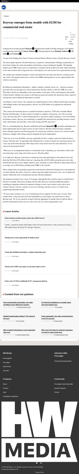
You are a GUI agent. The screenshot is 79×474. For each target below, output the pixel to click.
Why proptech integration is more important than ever (19, 331)
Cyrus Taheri (21, 321)
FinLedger (6, 362)
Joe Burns (16, 220)
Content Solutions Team (24, 307)
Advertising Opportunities (63, 361)
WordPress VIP (13, 469)
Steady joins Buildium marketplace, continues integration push (25, 252)
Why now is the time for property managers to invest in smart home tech (57, 331)
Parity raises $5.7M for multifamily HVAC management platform (26, 281)
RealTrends (7, 366)
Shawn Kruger (59, 321)
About (5, 384)
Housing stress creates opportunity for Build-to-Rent (22, 237)
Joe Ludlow (59, 307)
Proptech (6, 16)
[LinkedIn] (41, 463)
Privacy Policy (39, 472)
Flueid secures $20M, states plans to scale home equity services (25, 266)
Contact (5, 388)
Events (56, 392)
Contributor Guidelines (10, 396)
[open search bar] (2, 7)
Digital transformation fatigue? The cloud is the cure (19, 317)
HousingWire (7, 358)
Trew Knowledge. (38, 467)
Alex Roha (25, 38)
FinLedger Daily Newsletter (63, 384)
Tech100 (6, 370)
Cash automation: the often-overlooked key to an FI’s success (57, 317)
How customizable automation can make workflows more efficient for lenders (18, 304)
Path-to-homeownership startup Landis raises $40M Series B (25, 218)
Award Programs (60, 388)
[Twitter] (36, 463)
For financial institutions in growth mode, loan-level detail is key (56, 304)
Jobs (4, 392)
